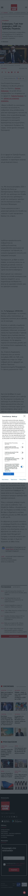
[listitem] (14, 443)
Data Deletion (5, 479)
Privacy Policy (22, 479)
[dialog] (14, 448)
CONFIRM (8, 473)
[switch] (22, 447)
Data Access (14, 479)
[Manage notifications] (24, 892)
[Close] (24, 416)
